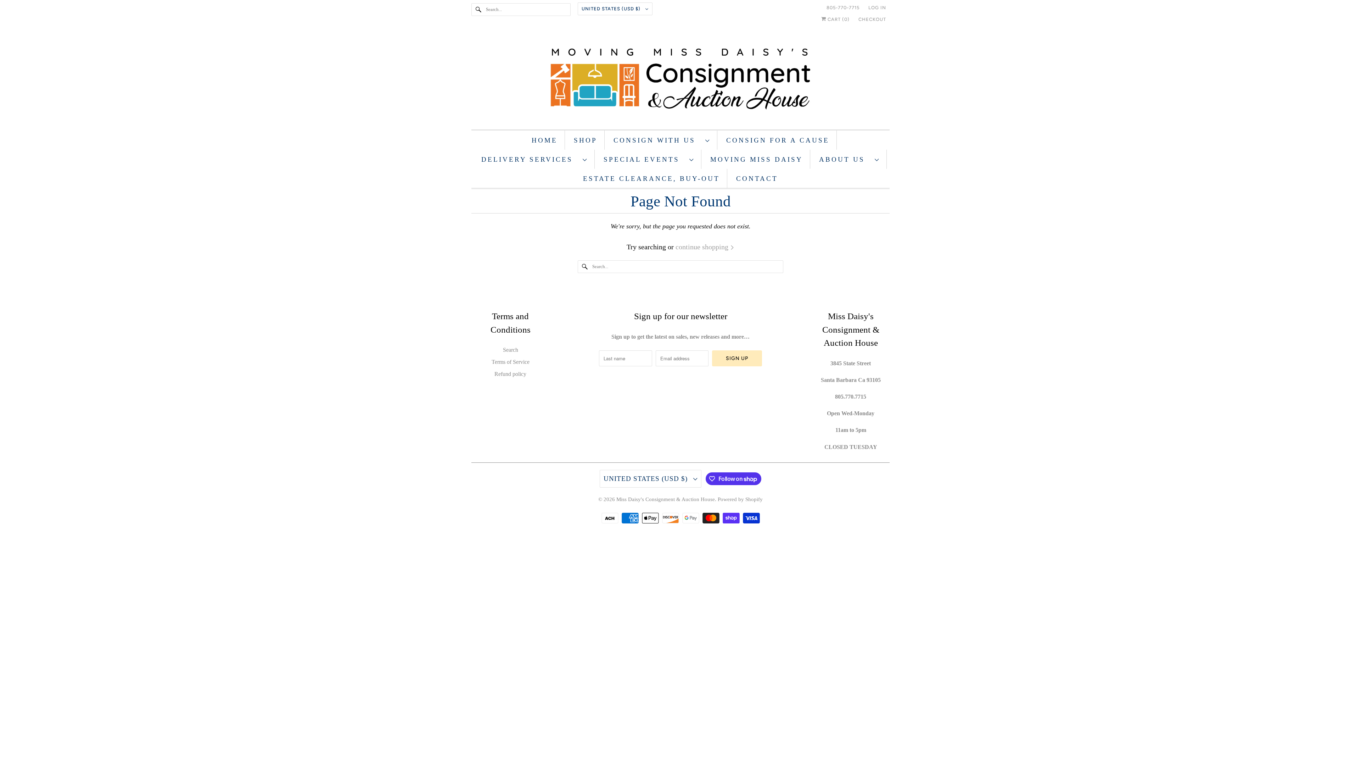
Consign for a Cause (777, 140)
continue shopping (703, 247)
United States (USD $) (612, 8)
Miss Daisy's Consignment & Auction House (665, 499)
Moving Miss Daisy (756, 159)
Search (510, 350)
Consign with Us (658, 140)
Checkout (872, 19)
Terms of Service (511, 362)
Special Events (645, 159)
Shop (585, 140)
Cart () (838, 19)
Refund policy (510, 374)
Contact (757, 178)
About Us (845, 159)
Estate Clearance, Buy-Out (651, 178)
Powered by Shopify (740, 499)
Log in (877, 7)
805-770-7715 (843, 7)
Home (545, 140)
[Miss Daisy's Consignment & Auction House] (680, 79)
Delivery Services (530, 159)
